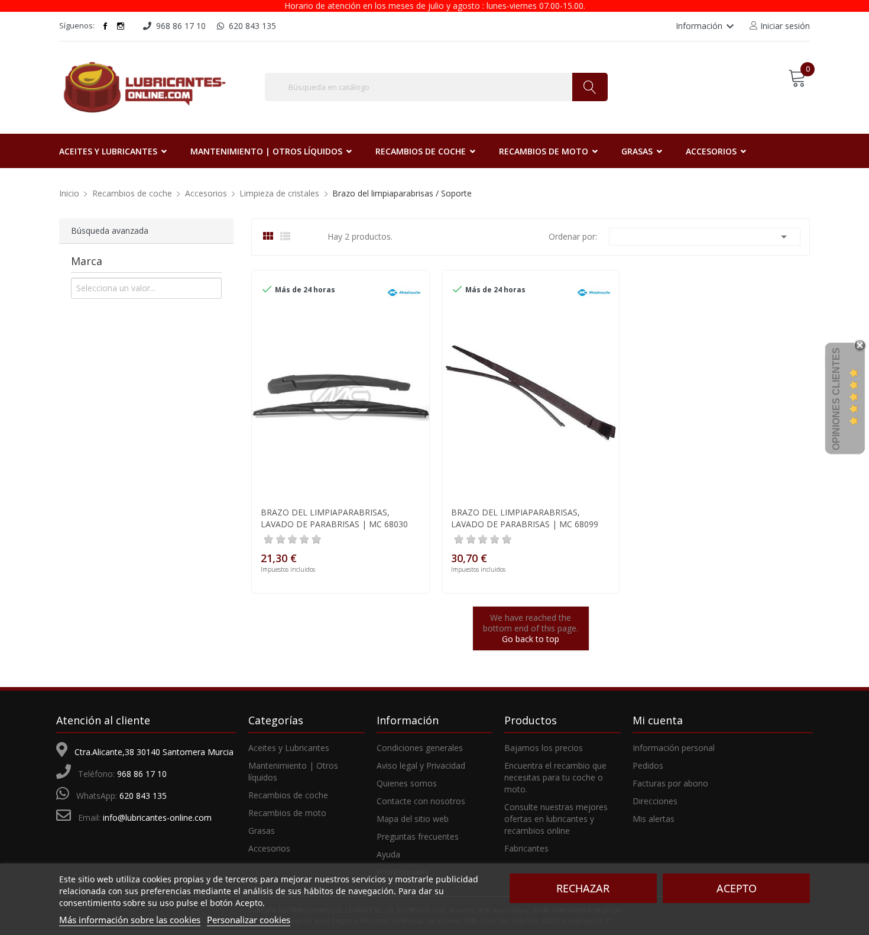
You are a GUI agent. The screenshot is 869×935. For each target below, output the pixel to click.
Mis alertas (654, 818)
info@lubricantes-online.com (157, 817)
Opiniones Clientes (836, 398)
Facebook (105, 26)
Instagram (120, 26)
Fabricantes (526, 848)
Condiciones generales (420, 747)
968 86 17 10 (142, 773)
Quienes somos (407, 783)
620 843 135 (143, 795)
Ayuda (388, 854)
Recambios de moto (287, 812)
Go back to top (530, 638)
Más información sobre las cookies (129, 920)
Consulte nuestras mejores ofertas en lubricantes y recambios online (556, 818)
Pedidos (648, 765)
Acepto (736, 888)
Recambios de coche (288, 795)
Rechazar (582, 888)
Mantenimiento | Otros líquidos (293, 771)
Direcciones (655, 801)
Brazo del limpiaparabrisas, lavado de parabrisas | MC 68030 (334, 518)
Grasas (261, 830)
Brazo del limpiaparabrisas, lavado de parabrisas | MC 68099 (524, 518)
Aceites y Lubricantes (288, 747)
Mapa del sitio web (413, 818)
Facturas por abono (670, 783)
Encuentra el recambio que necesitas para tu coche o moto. (555, 777)
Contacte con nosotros (421, 801)
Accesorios (269, 848)
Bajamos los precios (543, 747)
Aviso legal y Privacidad (421, 765)
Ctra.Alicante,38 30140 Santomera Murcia (154, 751)
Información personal (674, 747)
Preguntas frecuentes (418, 836)
